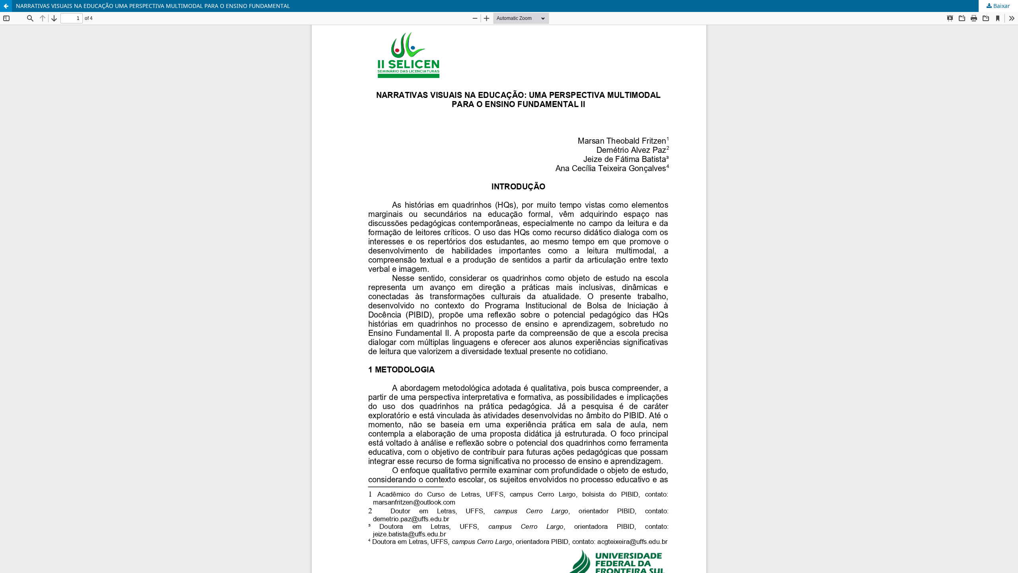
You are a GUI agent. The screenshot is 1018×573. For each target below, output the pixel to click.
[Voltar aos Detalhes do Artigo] (6, 6)
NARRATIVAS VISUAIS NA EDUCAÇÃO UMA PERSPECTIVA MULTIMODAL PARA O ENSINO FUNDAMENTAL (153, 6)
